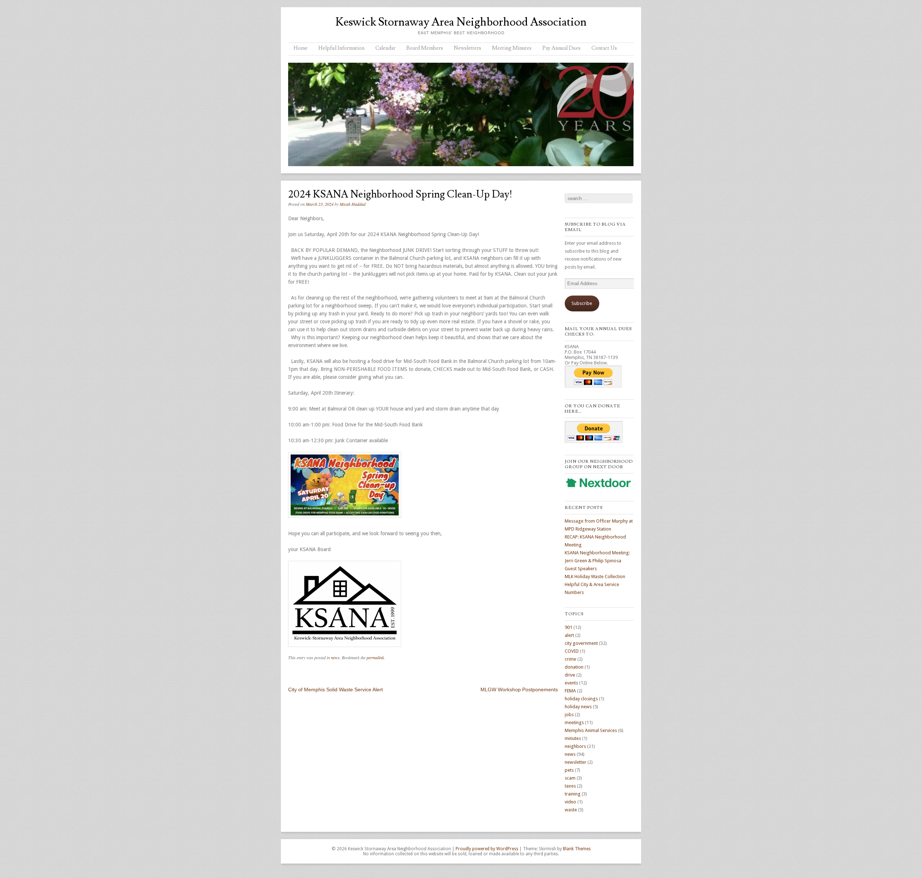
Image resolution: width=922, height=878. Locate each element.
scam (570, 778)
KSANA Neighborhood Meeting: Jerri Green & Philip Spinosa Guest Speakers (597, 560)
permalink (375, 657)
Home (301, 48)
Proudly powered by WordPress (487, 848)
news (335, 657)
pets (569, 770)
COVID (572, 651)
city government (581, 643)
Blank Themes (577, 848)
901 (568, 627)
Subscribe (582, 303)
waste (571, 809)
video (570, 801)
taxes (570, 786)
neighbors (575, 746)
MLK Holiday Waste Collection (595, 576)
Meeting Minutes (512, 48)
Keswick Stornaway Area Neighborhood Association (461, 22)
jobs (569, 714)
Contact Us (604, 48)
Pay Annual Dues (561, 48)
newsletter (575, 762)
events (571, 683)
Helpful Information (341, 48)
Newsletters (467, 48)
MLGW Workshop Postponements (519, 689)
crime (570, 659)
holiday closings (581, 698)
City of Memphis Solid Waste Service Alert (335, 689)
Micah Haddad (353, 204)
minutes (573, 738)
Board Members (424, 48)
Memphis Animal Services (591, 730)
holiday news (578, 706)
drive (570, 675)
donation (574, 667)
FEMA (570, 690)
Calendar (385, 48)
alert (569, 635)
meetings (574, 722)
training (573, 794)
